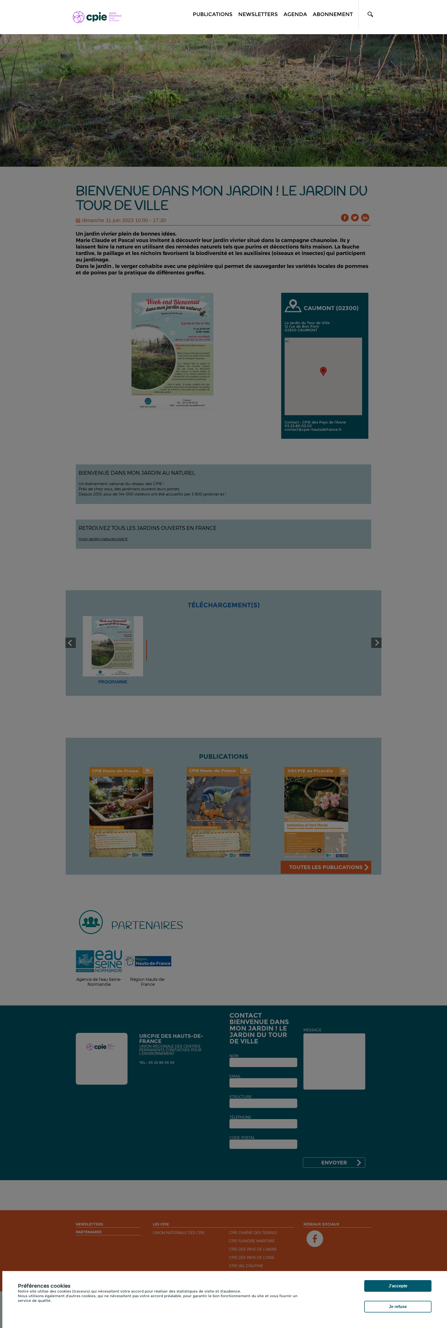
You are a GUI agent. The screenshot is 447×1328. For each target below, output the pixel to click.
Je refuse (398, 1306)
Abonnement (333, 14)
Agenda (295, 14)
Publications (213, 14)
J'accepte (398, 1286)
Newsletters (258, 14)
